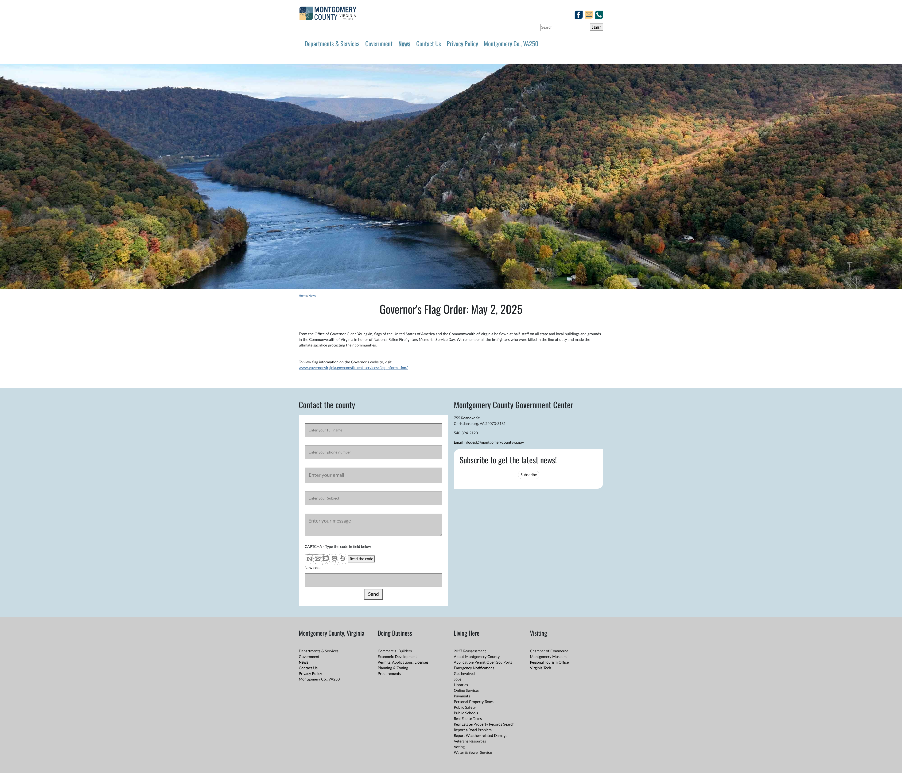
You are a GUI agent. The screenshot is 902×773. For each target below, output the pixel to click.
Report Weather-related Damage (480, 736)
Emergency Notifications (474, 668)
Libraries (461, 685)
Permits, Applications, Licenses (403, 662)
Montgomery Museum (548, 657)
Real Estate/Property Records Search (484, 724)
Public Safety (465, 707)
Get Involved (464, 674)
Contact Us (428, 43)
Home (303, 295)
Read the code (361, 559)
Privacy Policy (462, 43)
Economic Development (397, 657)
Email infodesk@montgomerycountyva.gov (489, 442)
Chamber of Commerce (549, 651)
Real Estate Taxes (468, 719)
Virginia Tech (540, 668)
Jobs (457, 679)
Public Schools (466, 713)
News (404, 43)
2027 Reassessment (470, 651)
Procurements (389, 674)
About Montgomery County (477, 657)
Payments (462, 696)
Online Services (466, 690)
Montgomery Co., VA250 (511, 43)
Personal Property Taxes (474, 702)
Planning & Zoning (393, 668)
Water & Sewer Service (473, 752)
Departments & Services (332, 43)
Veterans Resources (470, 741)
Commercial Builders (395, 651)
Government (379, 43)
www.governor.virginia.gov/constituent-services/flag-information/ (353, 368)
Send (373, 594)
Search (596, 27)
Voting (459, 747)
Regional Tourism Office (549, 662)
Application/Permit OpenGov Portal (483, 662)
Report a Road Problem (473, 730)
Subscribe (529, 475)
